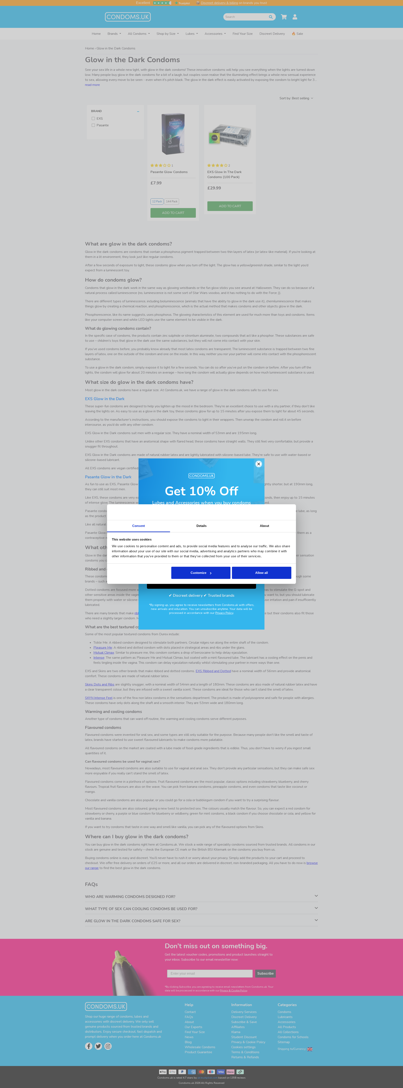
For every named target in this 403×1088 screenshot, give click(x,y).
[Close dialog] (259, 464)
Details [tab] (201, 526)
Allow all (261, 572)
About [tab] (264, 526)
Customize (198, 572)
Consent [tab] (138, 526)
